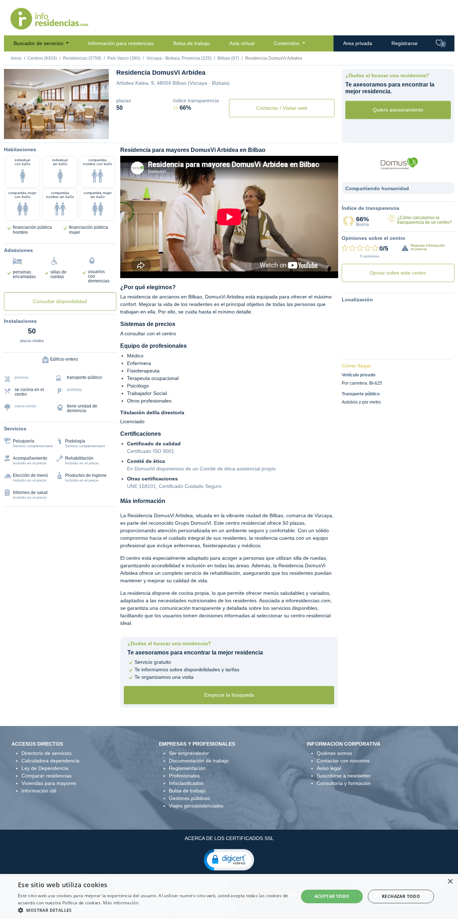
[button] (229, 859)
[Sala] (62, 130)
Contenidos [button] (287, 43)
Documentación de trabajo (199, 761)
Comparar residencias (46, 776)
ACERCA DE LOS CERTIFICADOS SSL (229, 838)
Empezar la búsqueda (229, 695)
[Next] (101, 104)
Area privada (357, 43)
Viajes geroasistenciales (196, 806)
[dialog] (229, 896)
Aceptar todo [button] (332, 896)
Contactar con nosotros (343, 761)
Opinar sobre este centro (398, 273)
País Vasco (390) (123, 58)
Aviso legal (329, 768)
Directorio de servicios (46, 753)
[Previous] (12, 104)
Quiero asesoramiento (398, 110)
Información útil (38, 791)
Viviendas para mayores (48, 783)
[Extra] (87, 130)
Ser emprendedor (189, 753)
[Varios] (75, 130)
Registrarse (404, 43)
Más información (120, 903)
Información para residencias (121, 43)
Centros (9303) (42, 58)
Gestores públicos (189, 798)
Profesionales (184, 776)
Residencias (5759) (82, 58)
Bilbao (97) (228, 58)
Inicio (16, 58)
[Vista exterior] (26, 130)
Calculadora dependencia (50, 761)
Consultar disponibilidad (60, 301)
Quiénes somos (334, 753)
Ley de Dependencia (44, 768)
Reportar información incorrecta (428, 247)
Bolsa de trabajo (191, 43)
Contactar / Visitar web (281, 108)
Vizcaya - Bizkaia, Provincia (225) (178, 58)
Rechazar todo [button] (401, 896)
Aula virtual (241, 43)
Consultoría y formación (344, 783)
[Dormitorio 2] (50, 130)
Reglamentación (187, 768)
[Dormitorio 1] (38, 130)
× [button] (450, 881)
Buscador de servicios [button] (39, 43)
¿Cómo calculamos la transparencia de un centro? (424, 220)
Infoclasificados (186, 783)
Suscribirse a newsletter (344, 776)
